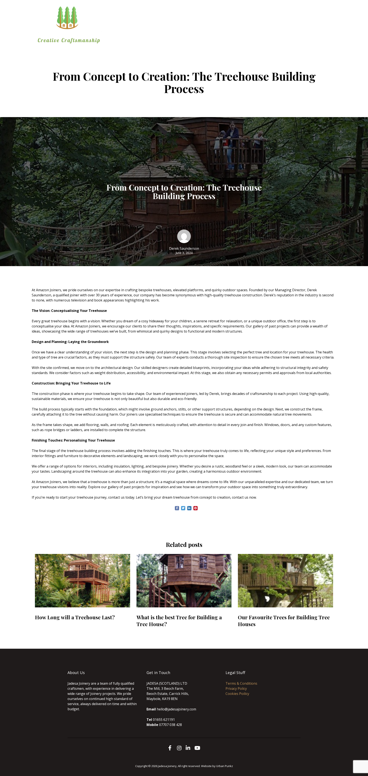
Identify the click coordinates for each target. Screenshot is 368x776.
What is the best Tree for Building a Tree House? (179, 620)
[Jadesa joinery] (69, 24)
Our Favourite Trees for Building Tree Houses (284, 620)
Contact (272, 22)
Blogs (194, 27)
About (212, 22)
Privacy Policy (236, 688)
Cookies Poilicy (237, 693)
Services (230, 22)
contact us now (244, 497)
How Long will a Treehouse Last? (75, 617)
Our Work (252, 22)
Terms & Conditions (241, 683)
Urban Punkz (224, 766)
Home (195, 22)
